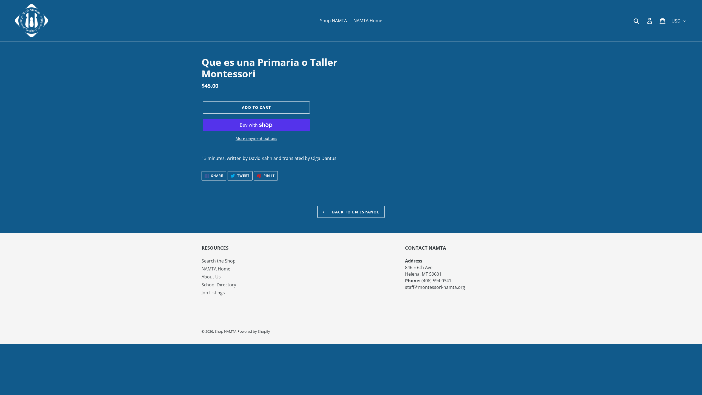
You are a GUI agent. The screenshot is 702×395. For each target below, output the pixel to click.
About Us (211, 277)
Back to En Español (355, 212)
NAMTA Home (216, 269)
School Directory (219, 285)
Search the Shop (219, 261)
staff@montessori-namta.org (435, 287)
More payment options (256, 138)
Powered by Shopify (253, 331)
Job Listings (213, 293)
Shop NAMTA (225, 331)
